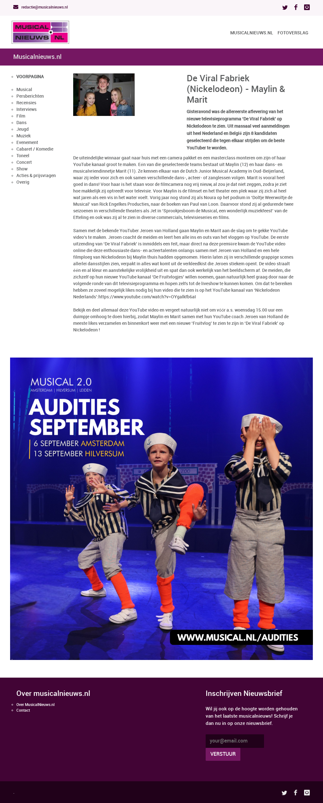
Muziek (23, 136)
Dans (21, 122)
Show (21, 169)
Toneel (22, 155)
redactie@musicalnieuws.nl (44, 7)
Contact (23, 710)
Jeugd (22, 129)
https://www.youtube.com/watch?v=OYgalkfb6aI (147, 297)
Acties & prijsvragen (36, 175)
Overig (22, 182)
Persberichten (30, 96)
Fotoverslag (293, 33)
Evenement (27, 142)
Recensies (26, 102)
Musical (24, 89)
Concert (24, 162)
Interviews (26, 109)
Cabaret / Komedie (34, 149)
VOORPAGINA (30, 76)
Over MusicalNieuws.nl (35, 705)
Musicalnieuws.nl (251, 33)
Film (20, 116)
